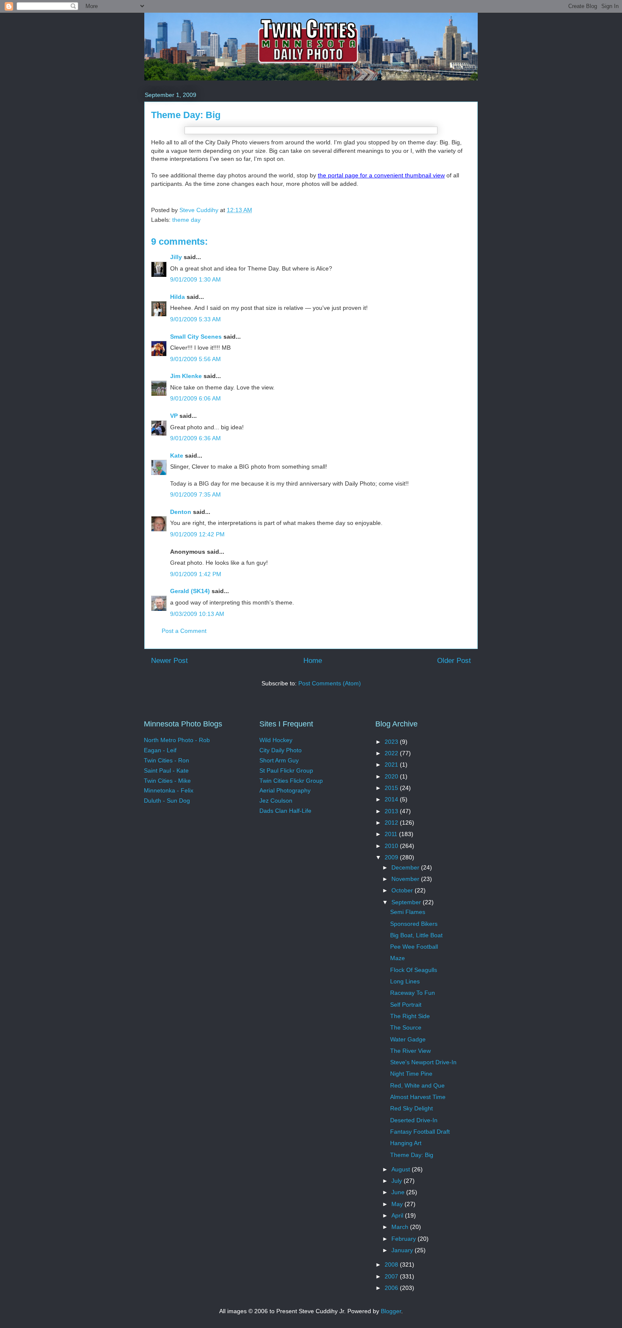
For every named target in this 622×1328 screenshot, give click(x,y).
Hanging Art (405, 1143)
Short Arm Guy (279, 760)
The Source (405, 1027)
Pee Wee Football (414, 946)
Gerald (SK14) (190, 591)
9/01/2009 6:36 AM (195, 438)
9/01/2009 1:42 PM (195, 574)
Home (312, 661)
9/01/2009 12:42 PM (197, 534)
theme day (186, 219)
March (400, 1226)
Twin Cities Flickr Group (291, 780)
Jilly (176, 257)
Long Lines (405, 981)
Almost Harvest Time (418, 1096)
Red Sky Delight (411, 1108)
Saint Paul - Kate (166, 770)
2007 (392, 1276)
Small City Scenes (196, 336)
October (403, 890)
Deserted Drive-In (414, 1120)
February (404, 1238)
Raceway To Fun (412, 992)
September (407, 902)
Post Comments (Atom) (329, 683)
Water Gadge (408, 1039)
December (406, 867)
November (406, 878)
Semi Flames (407, 911)
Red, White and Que (417, 1085)
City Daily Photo (280, 750)
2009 (392, 857)
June (398, 1192)
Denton (180, 511)
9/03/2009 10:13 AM (197, 613)
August (401, 1169)
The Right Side (410, 1016)
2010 (392, 845)
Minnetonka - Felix (168, 790)
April (398, 1215)
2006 (392, 1287)
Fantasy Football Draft (420, 1131)
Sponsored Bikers (414, 923)
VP (174, 415)
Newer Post (169, 661)
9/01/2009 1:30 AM (195, 279)
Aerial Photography (285, 790)
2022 (392, 753)
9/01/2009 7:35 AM (195, 494)
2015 (392, 787)
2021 (392, 764)
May (398, 1204)
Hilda (177, 296)
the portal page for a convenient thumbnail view (381, 175)
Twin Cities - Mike (167, 780)
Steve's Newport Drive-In (423, 1062)
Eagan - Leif (160, 750)
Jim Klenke (186, 376)
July (397, 1180)
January (403, 1250)
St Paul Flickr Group (286, 770)
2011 (392, 834)
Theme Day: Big (411, 1154)
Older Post (454, 661)
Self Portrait (405, 1004)
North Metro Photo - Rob (177, 740)
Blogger (391, 1311)
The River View (410, 1050)
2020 (392, 776)
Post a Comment (184, 630)
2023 (392, 741)
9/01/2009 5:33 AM (195, 319)
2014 (392, 799)
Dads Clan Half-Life (285, 810)
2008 (392, 1264)
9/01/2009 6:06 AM (195, 398)
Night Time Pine (411, 1073)
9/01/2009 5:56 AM (195, 359)
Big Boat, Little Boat (416, 935)
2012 (392, 822)
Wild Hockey (275, 740)
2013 (392, 811)
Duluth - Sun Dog (167, 800)
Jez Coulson (275, 800)
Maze (397, 958)
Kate (176, 455)
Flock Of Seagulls (413, 969)
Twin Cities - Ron (166, 760)
